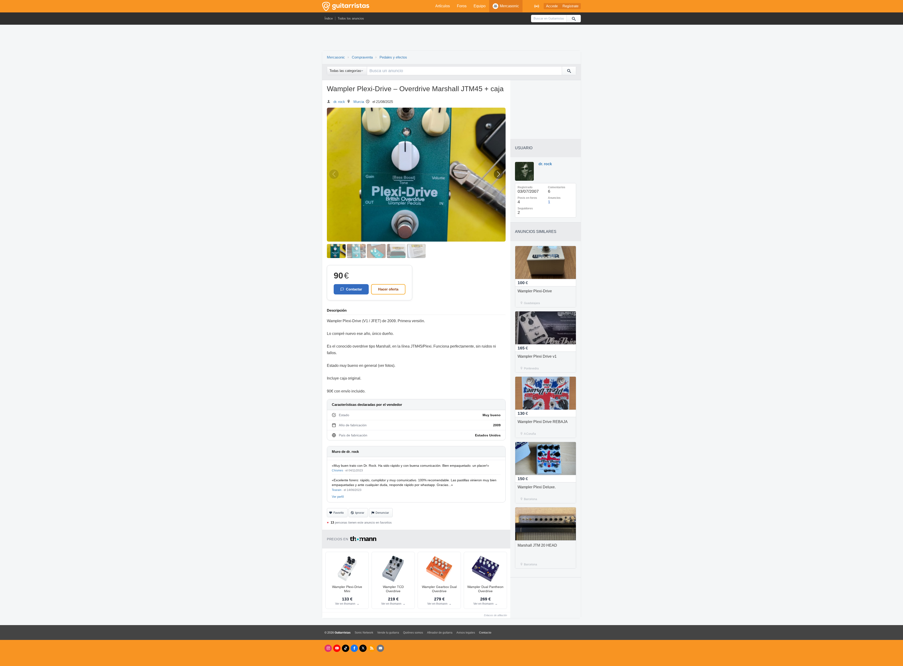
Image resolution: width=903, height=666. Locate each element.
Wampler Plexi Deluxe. (537, 487)
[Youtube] (337, 648)
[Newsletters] (380, 648)
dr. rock (339, 102)
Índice (329, 18)
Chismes (337, 470)
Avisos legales (465, 632)
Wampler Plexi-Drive (535, 291)
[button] (498, 174)
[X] (363, 648)
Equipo (480, 6)
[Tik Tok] (345, 648)
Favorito (338, 512)
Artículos (442, 6)
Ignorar (359, 512)
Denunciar (382, 512)
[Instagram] (328, 648)
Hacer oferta (388, 289)
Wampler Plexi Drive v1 (537, 356)
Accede (552, 6)
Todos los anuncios (351, 18)
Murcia (358, 102)
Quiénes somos (413, 632)
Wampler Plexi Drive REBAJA (543, 422)
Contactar (354, 289)
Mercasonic (509, 6)
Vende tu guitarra (388, 632)
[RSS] (371, 648)
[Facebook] (354, 648)
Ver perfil (338, 496)
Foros (462, 6)
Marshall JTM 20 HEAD (537, 545)
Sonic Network (364, 632)
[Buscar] (573, 18)
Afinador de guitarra (439, 632)
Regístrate (570, 6)
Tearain (336, 490)
